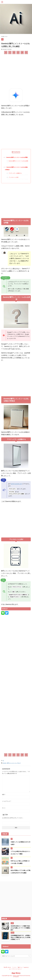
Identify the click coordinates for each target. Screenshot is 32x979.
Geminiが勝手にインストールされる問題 (16, 157)
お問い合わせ (8, 967)
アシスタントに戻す (13, 177)
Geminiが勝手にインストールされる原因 (17, 161)
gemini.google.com (16, 484)
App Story (16, 973)
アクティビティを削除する (14, 173)
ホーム (20, 967)
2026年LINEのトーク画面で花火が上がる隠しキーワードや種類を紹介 (20, 928)
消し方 (19, 763)
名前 (3, 794)
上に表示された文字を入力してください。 (13, 817)
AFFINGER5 (16, 976)
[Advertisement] (16, 72)
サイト (3, 808)
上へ (15, 967)
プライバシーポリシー (17, 969)
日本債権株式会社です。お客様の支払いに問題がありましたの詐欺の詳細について (20, 937)
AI (3, 760)
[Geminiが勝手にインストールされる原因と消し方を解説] (18, 52)
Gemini (4, 763)
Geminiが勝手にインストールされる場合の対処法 (16, 168)
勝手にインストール (12, 763)
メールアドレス (6, 801)
